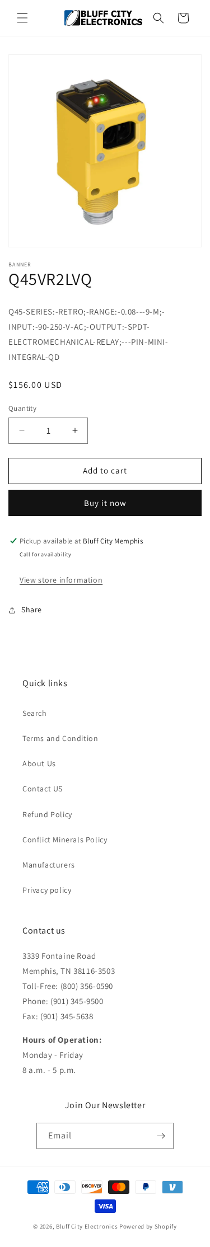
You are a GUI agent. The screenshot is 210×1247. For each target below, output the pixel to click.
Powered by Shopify (148, 1226)
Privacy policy (46, 890)
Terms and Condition (60, 738)
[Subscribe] (160, 1136)
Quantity (22, 408)
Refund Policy (47, 814)
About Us (39, 763)
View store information (61, 580)
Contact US (42, 789)
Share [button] (31, 609)
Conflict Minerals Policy (64, 840)
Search (34, 713)
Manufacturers (48, 865)
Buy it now (105, 503)
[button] (22, 18)
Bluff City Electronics (87, 1226)
